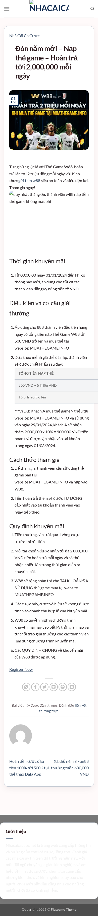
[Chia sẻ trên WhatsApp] (26, 687)
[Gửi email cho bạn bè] (54, 687)
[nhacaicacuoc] (49, 9)
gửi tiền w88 (29, 180)
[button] (7, 9)
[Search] (92, 9)
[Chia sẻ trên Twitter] (44, 687)
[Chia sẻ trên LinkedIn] (72, 687)
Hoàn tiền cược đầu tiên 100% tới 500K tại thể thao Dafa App (29, 767)
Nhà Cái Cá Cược (24, 35)
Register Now (21, 669)
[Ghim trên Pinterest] (63, 687)
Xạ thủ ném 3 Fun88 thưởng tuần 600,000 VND (70, 767)
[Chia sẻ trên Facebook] (35, 687)
